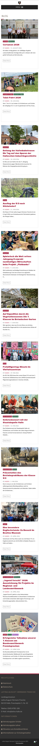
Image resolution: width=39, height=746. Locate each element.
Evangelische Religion (8, 94)
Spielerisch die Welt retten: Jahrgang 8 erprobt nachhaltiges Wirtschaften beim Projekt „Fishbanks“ (17, 260)
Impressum (7, 683)
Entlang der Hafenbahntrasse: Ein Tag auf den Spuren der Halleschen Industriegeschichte (19, 153)
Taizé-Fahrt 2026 (12, 97)
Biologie (5, 200)
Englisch (5, 524)
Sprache (10, 634)
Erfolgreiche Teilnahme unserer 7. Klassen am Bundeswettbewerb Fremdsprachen (19, 642)
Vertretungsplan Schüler (12, 722)
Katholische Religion (19, 94)
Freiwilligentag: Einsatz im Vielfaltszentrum (16, 368)
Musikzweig (15, 416)
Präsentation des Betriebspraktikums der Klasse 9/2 (19, 475)
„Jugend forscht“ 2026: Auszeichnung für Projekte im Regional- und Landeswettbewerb (18, 584)
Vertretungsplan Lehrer (11, 725)
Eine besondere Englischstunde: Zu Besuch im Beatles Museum (18, 530)
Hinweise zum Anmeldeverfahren (15, 729)
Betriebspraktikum (7, 469)
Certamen (5, 41)
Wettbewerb (12, 41)
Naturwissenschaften (8, 577)
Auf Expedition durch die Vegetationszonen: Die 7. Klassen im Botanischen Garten (19, 317)
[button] (18, 7)
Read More (6, 60)
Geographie (6, 147)
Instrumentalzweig (7, 416)
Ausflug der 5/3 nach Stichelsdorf (14, 205)
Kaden (7, 48)
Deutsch (15, 469)
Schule (4, 363)
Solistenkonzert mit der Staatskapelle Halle (15, 421)
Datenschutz (8, 687)
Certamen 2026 (11, 44)
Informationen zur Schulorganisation (17, 733)
